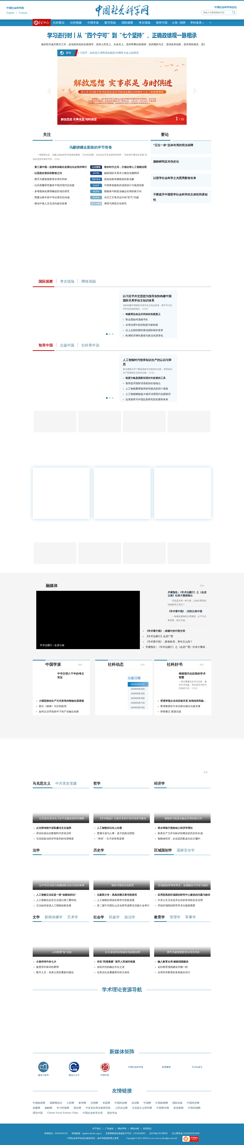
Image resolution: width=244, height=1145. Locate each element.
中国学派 (93, 22)
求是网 (106, 1103)
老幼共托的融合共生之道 (111, 967)
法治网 (135, 1103)
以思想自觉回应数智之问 (48, 173)
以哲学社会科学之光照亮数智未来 (174, 177)
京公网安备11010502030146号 (186, 1133)
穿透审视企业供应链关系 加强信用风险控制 (183, 701)
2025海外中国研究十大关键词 (174, 505)
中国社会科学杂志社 (225, 7)
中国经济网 (193, 1103)
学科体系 (196, 22)
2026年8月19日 (138, 693)
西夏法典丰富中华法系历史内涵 (51, 197)
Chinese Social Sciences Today (62, 1112)
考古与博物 (96, 203)
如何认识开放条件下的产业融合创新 (59, 711)
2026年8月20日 (138, 689)
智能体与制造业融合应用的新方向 (123, 191)
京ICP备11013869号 (158, 1133)
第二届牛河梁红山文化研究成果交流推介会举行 (123, 905)
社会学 (96, 185)
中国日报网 (194, 1108)
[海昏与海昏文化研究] (121, 889)
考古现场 (144, 22)
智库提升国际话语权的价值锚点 (143, 383)
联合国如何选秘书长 (137, 319)
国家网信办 (56, 1103)
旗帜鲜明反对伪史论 (166, 161)
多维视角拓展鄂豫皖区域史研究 (51, 191)
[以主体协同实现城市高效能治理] (121, 956)
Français (23, 12)
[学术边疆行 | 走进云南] (88, 648)
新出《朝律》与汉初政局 (52, 706)
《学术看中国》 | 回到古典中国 (185, 611)
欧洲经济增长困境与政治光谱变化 (144, 335)
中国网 (147, 1103)
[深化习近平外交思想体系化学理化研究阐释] (74, 337)
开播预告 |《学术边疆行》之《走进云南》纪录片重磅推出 (187, 594)
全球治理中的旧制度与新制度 (142, 325)
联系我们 (147, 1128)
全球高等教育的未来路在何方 (174, 972)
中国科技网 (120, 1103)
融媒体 (52, 585)
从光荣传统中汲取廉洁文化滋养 (53, 828)
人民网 (70, 1103)
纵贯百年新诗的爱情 (47, 967)
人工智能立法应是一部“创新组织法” (56, 894)
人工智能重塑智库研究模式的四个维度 (147, 388)
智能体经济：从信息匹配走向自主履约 (179, 838)
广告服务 (109, 1128)
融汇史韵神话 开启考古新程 (174, 490)
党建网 (36, 1108)
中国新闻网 (161, 1103)
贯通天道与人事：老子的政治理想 (116, 833)
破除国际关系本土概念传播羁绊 (121, 173)
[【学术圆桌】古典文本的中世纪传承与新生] (121, 822)
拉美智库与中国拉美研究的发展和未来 (147, 399)
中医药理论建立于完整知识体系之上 (178, 479)
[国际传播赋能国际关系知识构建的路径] (74, 401)
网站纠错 (134, 1128)
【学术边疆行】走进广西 (159, 636)
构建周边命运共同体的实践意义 (143, 314)
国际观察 (127, 22)
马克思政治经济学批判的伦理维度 (55, 838)
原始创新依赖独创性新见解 (119, 179)
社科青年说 (90, 345)
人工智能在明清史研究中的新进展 (116, 900)
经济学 (96, 191)
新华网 (82, 1103)
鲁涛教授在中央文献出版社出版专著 (180, 706)
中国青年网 (162, 1108)
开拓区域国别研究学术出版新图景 (176, 905)
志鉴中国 (67, 345)
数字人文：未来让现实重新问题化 (55, 972)
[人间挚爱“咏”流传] (61, 956)
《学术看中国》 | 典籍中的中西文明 (165, 631)
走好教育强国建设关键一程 (173, 967)
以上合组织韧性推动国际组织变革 (144, 330)
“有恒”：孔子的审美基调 (110, 838)
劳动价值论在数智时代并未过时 (53, 833)
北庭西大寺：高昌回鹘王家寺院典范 (117, 894)
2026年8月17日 (138, 703)
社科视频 (76, 22)
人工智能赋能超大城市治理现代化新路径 (148, 394)
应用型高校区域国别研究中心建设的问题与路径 (184, 894)
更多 (200, 508)
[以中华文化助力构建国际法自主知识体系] (61, 889)
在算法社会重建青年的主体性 (113, 972)
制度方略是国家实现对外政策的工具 (146, 378)
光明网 (94, 1103)
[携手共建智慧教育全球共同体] (182, 956)
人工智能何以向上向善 (109, 828)
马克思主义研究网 (142, 1108)
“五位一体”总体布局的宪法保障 (173, 145)
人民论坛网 (121, 1108)
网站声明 (122, 1128)
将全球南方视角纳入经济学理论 (175, 828)
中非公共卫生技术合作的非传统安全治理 (180, 900)
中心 (46, 22)
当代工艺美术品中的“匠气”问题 (121, 197)
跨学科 (96, 173)
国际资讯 (96, 179)
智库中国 (161, 22)
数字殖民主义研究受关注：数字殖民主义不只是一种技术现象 (183, 497)
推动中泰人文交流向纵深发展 (50, 203)
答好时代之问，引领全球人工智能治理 (125, 167)
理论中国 (38, 1113)
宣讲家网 (178, 1108)
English (10, 12)
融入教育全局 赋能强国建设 (173, 961)
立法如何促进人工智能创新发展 (53, 905)
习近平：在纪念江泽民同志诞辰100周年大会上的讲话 (109, 52)
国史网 (77, 1108)
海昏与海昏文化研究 (115, 203)
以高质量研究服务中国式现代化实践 (54, 185)
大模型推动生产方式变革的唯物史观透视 (61, 701)
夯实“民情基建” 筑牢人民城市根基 (116, 961)
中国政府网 (39, 1103)
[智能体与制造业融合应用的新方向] (182, 822)
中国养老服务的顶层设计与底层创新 (124, 185)
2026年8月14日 (138, 707)
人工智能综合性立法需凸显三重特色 (56, 900)
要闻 (68, 52)
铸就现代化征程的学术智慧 (192, 675)
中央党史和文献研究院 (98, 1108)
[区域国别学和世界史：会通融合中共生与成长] (182, 889)
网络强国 (88, 281)
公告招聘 (178, 22)
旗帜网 (48, 1108)
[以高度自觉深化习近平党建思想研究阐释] (61, 822)
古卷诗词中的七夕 (46, 961)
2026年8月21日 (138, 684)
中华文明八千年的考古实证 (70, 675)
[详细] (57, 159)
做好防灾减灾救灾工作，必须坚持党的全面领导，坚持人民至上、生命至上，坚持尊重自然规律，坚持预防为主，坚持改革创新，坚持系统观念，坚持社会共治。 (130, 44)
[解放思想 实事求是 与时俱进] (122, 124)
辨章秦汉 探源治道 (170, 711)
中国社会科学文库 (93, 1113)
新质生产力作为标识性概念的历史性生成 (180, 833)
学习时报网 (63, 1108)
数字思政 (110, 22)
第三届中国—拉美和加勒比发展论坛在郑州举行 (60, 167)
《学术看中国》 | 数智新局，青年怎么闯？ (169, 641)
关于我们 (96, 1128)
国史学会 (112, 1113)
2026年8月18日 (138, 698)
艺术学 (96, 197)
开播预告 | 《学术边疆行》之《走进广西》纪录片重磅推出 (177, 647)
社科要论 (58, 22)
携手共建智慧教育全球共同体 (50, 179)
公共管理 (96, 167)
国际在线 (177, 1103)
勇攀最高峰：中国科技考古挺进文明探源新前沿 (183, 485)
